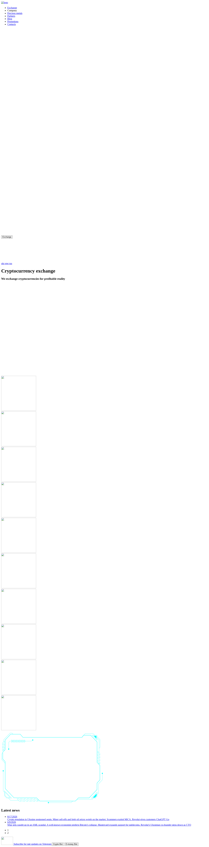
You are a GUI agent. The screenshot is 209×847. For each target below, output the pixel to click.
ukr (3, 263)
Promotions (12, 21)
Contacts (11, 24)
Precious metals (14, 13)
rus (10, 263)
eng (7, 263)
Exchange (12, 7)
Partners (11, 16)
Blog (9, 18)
